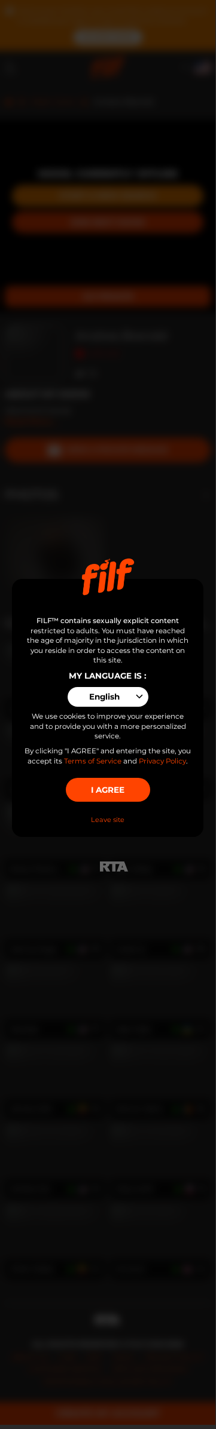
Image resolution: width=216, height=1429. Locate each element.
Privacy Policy (162, 761)
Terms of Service (92, 761)
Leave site (107, 819)
